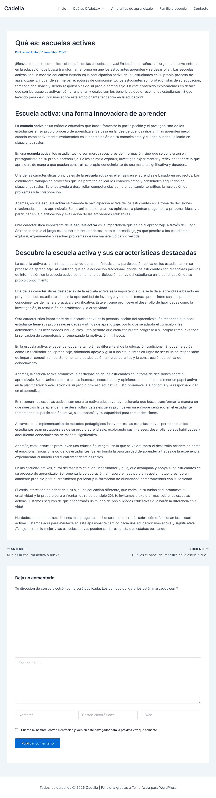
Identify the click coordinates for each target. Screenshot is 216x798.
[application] (102, 8)
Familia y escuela (173, 8)
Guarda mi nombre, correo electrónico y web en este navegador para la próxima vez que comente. (89, 730)
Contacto (200, 8)
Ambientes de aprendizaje (132, 8)
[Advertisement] (108, 625)
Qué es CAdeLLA (86, 8)
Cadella (14, 8)
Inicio (62, 8)
